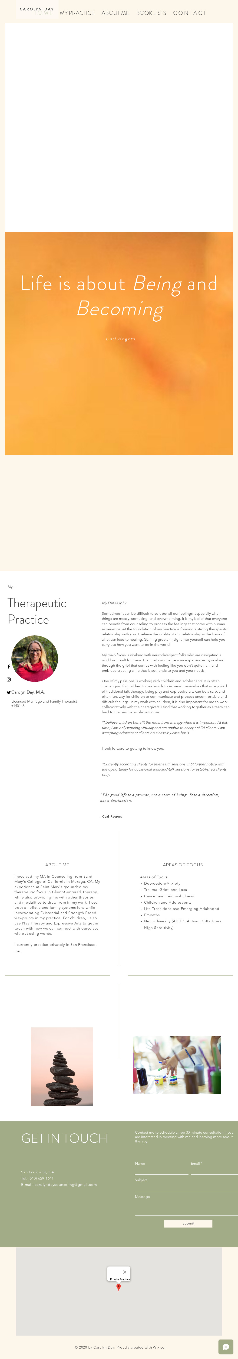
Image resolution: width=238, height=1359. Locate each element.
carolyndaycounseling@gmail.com (66, 1184)
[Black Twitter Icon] (8, 692)
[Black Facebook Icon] (8, 666)
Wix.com (160, 1347)
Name (140, 1163)
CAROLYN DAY (37, 9)
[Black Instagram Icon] (8, 679)
